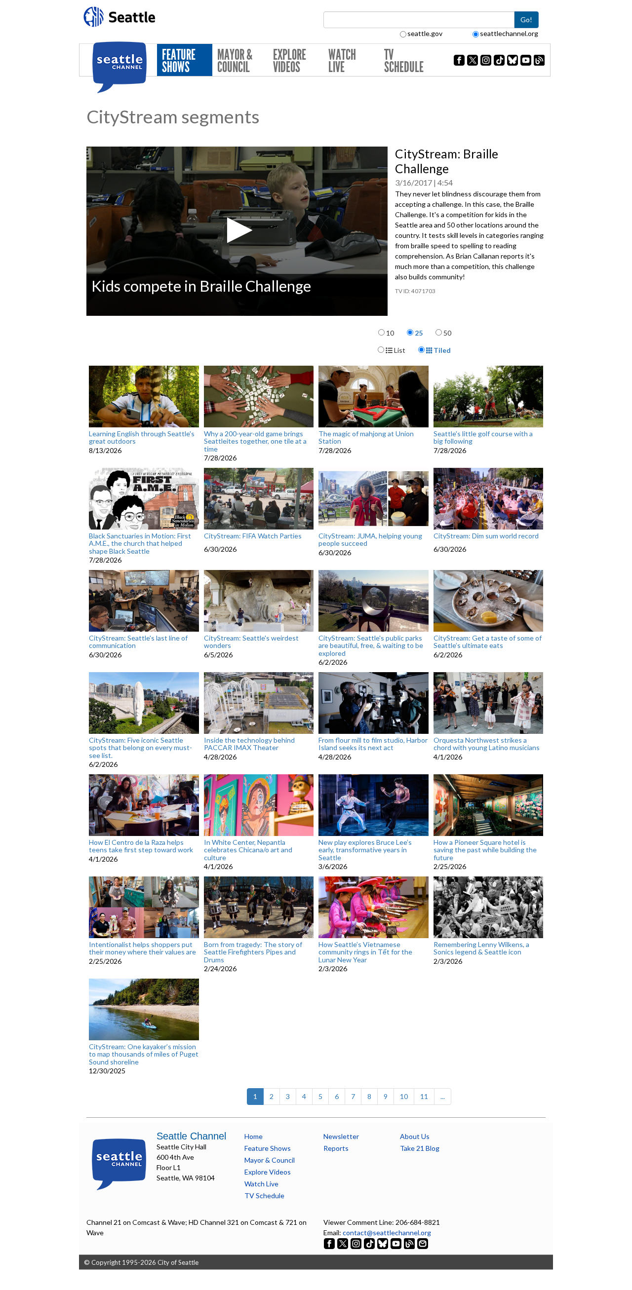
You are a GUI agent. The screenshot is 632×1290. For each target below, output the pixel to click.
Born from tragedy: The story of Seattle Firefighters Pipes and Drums (253, 952)
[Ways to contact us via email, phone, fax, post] (423, 1243)
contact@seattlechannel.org (387, 1232)
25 (419, 333)
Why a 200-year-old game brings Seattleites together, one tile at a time (255, 441)
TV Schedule (404, 61)
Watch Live (342, 61)
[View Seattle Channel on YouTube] (396, 1243)
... (442, 1096)
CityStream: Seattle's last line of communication (138, 641)
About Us (415, 1136)
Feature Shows (179, 61)
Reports (336, 1148)
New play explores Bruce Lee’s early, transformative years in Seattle (365, 849)
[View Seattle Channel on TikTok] (369, 1243)
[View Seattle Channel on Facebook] (330, 1243)
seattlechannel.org (509, 33)
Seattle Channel (191, 1136)
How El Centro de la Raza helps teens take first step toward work (141, 846)
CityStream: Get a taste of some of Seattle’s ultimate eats (488, 641)
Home (253, 1136)
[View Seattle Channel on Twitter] (343, 1243)
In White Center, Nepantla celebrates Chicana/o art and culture (248, 849)
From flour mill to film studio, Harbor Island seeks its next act (373, 744)
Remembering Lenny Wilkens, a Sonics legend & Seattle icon (481, 948)
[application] (237, 231)
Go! (526, 19)
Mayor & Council (234, 61)
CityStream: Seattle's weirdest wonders (251, 641)
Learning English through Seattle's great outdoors (142, 437)
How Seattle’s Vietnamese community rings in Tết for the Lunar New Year (365, 952)
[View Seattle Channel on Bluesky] (383, 1243)
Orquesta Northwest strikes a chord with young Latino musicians (487, 744)
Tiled (441, 350)
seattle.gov (424, 33)
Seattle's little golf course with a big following (483, 437)
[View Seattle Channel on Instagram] (356, 1243)
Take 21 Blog (419, 1148)
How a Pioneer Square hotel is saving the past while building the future (485, 849)
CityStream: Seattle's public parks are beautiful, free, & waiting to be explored (370, 645)
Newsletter (341, 1136)
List (399, 350)
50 (447, 333)
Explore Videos (289, 61)
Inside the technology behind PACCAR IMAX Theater (249, 744)
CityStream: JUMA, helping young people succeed (370, 539)
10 (390, 333)
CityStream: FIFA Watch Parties (253, 536)
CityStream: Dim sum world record (486, 536)
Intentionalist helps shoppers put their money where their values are (142, 948)
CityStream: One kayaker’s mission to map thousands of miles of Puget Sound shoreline (143, 1054)
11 (424, 1096)
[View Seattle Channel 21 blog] (410, 1243)
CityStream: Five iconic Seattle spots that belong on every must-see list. (140, 747)
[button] (237, 230)
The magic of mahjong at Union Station (366, 437)
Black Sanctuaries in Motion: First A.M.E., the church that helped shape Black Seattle (140, 543)
